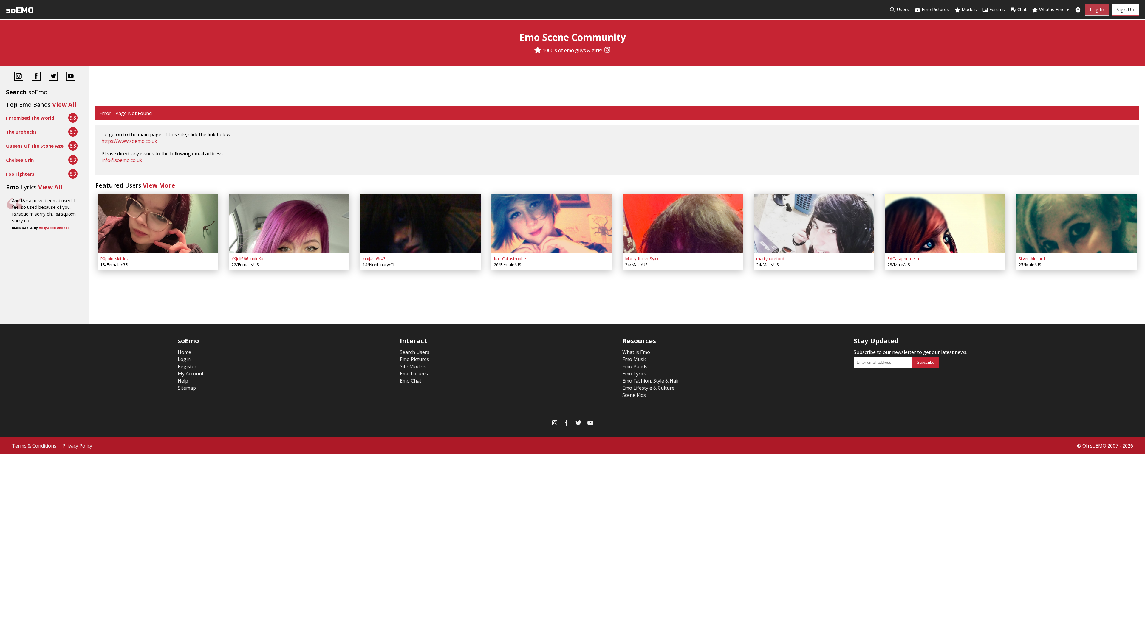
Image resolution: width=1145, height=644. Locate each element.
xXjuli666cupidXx (247, 258)
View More (159, 185)
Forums (997, 9)
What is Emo (1054, 9)
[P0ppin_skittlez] (158, 223)
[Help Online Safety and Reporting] (1077, 9)
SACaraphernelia (903, 258)
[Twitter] (53, 77)
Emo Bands (634, 366)
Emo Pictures (934, 9)
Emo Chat (410, 380)
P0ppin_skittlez (114, 258)
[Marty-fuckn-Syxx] (683, 223)
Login (184, 359)
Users (902, 9)
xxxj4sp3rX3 (374, 258)
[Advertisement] (617, 86)
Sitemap (187, 388)
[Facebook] (36, 77)
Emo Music (634, 359)
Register (187, 366)
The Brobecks (21, 132)
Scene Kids (634, 395)
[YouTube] (70, 77)
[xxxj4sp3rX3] (420, 223)
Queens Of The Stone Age (35, 146)
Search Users (414, 352)
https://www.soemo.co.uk (129, 141)
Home (184, 352)
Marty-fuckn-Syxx (641, 258)
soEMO (20, 10)
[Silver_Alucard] (1076, 223)
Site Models (413, 366)
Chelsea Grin (20, 160)
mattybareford (770, 258)
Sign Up (1125, 9)
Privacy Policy (77, 445)
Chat (1022, 9)
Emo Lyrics (634, 373)
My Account (191, 373)
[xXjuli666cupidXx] (289, 223)
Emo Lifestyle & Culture (648, 388)
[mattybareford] (814, 223)
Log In (1097, 9)
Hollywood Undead (54, 228)
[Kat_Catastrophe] (551, 223)
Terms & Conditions (34, 445)
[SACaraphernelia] (945, 223)
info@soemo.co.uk (121, 160)
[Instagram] (607, 50)
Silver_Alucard (1032, 258)
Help (183, 380)
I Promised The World (30, 118)
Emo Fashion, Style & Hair (650, 380)
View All (64, 104)
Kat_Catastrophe (510, 258)
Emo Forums (414, 373)
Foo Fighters (20, 174)
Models (968, 9)
